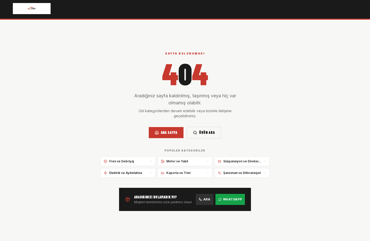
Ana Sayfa (169, 132)
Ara (206, 199)
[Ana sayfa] (32, 8)
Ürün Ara (207, 132)
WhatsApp (232, 199)
